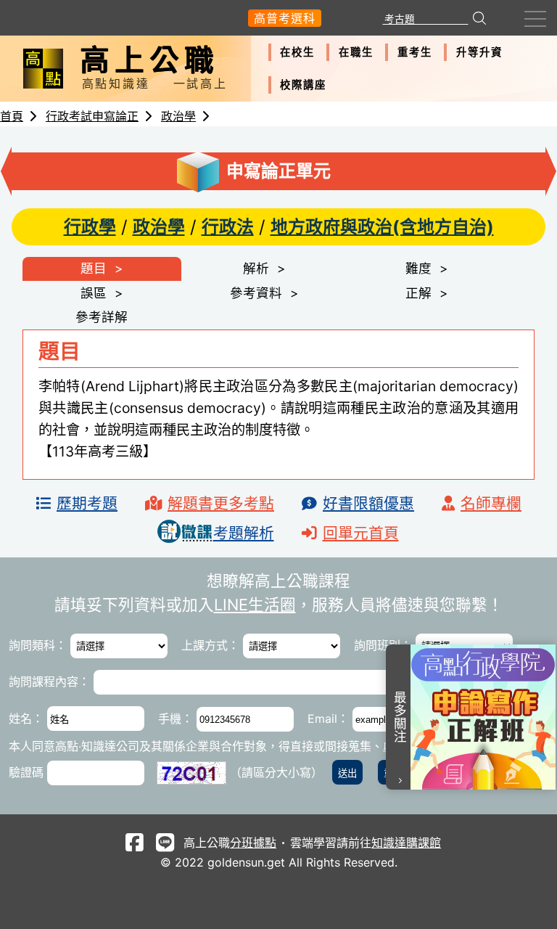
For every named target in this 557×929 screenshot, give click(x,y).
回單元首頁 (361, 533)
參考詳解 (101, 316)
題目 (94, 268)
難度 (418, 268)
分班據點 (253, 842)
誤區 (94, 292)
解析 (256, 268)
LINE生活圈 (255, 604)
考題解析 (243, 533)
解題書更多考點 (221, 503)
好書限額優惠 (368, 503)
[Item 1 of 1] (483, 717)
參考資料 (256, 292)
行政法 (228, 226)
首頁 (11, 116)
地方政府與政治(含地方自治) (382, 226)
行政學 (90, 226)
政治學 (178, 116)
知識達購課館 (406, 842)
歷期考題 (87, 503)
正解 (418, 292)
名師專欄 (491, 503)
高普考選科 (284, 18)
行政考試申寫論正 (92, 116)
